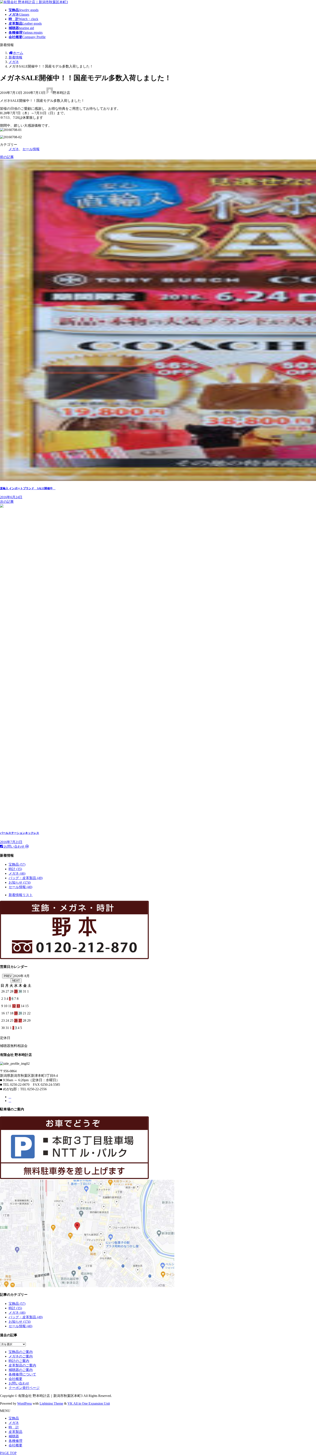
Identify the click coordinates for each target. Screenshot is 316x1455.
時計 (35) (15, 869)
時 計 (14, 1427)
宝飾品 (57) (17, 864)
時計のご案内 (19, 1361)
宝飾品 (14, 1418)
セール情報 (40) (20, 887)
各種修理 (15, 1441)
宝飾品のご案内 (21, 1352)
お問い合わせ (19, 1383)
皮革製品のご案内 (22, 1365)
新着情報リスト (21, 895)
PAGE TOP (8, 1453)
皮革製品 (15, 1432)
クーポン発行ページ (24, 1388)
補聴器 (14, 1436)
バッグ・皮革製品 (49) (26, 878)
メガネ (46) (17, 873)
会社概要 (15, 1379)
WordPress (24, 1403)
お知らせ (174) (20, 882)
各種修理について (22, 1374)
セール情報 (31, 149)
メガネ (14, 149)
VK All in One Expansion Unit (88, 1403)
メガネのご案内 (21, 1356)
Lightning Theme (51, 1403)
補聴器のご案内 (21, 1370)
